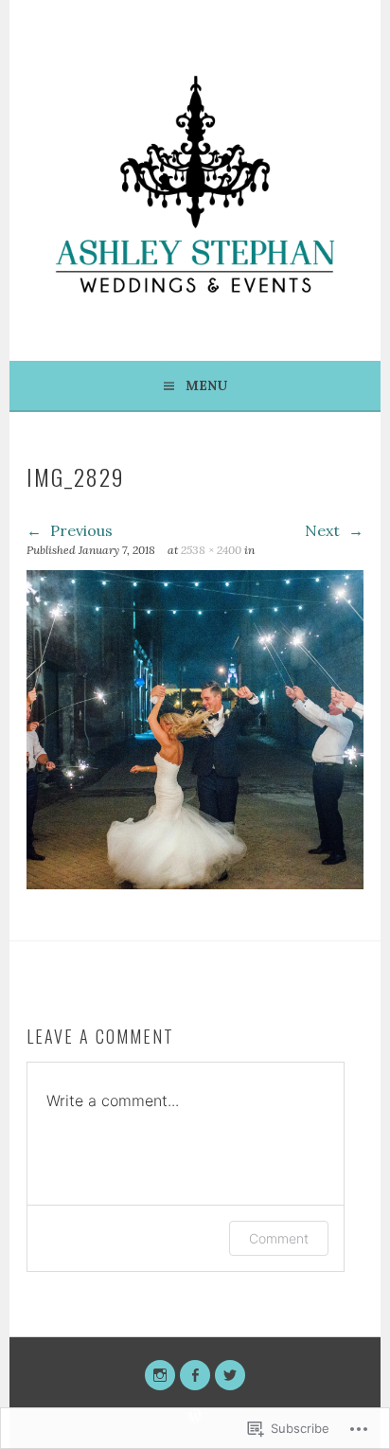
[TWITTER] (230, 1375)
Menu (206, 385)
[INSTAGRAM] (160, 1375)
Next (324, 530)
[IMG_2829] (195, 883)
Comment (279, 1238)
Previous (79, 530)
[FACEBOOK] (195, 1375)
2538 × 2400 (211, 550)
